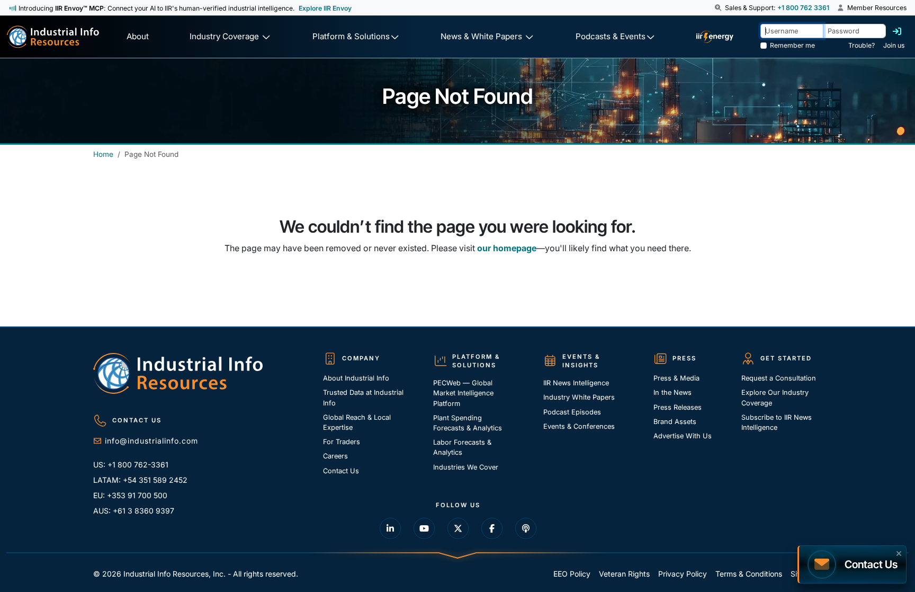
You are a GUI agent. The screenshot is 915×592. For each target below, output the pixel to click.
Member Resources (876, 8)
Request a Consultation (778, 378)
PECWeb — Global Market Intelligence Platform (463, 393)
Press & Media (676, 378)
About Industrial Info (356, 378)
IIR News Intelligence (576, 383)
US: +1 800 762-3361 (130, 464)
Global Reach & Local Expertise (357, 422)
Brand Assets (674, 422)
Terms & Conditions (748, 573)
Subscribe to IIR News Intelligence (776, 422)
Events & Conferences (579, 426)
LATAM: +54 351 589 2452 (140, 479)
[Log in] (897, 31)
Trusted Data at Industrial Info (363, 397)
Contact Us (341, 471)
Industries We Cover (465, 467)
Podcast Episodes (572, 412)
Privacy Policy (682, 573)
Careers (335, 456)
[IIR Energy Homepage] (715, 36)
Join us (893, 45)
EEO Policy (571, 573)
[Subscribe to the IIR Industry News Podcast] (525, 528)
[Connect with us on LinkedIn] (390, 528)
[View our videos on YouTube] (424, 528)
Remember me (792, 45)
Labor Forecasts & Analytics (462, 447)
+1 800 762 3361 (803, 8)
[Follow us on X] (458, 528)
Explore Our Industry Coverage (775, 397)
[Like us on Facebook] (492, 528)
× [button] (898, 552)
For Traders (341, 442)
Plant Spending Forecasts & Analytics (467, 423)
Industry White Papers (579, 397)
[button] (719, 8)
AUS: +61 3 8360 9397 (133, 510)
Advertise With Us (682, 436)
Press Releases (677, 407)
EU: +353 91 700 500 (130, 495)
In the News (672, 392)
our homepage (506, 248)
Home (103, 154)
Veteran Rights (624, 573)
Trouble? (861, 45)
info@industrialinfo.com (151, 440)
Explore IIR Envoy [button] (325, 8)
